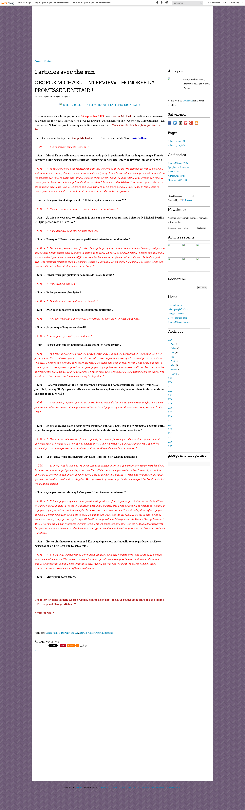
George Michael (53, 632)
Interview (65, 632)
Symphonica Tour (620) (178, 167)
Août (173, 343)
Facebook (169, 123)
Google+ (191, 123)
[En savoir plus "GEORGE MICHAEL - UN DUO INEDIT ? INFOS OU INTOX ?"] (189, 264)
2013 (170, 428)
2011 (170, 437)
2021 (170, 394)
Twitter (175, 123)
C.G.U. (136, 787)
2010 (170, 441)
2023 (170, 386)
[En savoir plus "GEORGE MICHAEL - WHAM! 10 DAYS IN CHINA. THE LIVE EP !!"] (175, 250)
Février (174, 369)
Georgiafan (188, 100)
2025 (170, 377)
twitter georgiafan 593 (178, 309)
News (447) (173, 171)
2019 (170, 403)
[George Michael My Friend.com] (175, 84)
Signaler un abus (125, 787)
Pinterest (185, 123)
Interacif (83, 632)
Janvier (174, 373)
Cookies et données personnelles (153, 787)
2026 (170, 339)
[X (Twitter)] (162, 2)
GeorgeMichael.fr (176, 313)
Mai (172, 356)
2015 (170, 420)
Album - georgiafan (176, 145)
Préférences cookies (173, 787)
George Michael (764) (178, 162)
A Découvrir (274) (176, 175)
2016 (170, 416)
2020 (170, 399)
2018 (170, 407)
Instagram (180, 123)
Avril (173, 360)
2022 (170, 390)
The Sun (74, 632)
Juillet (173, 348)
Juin (172, 352)
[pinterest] (166, 2)
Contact (47, 60)
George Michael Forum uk (180, 321)
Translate (189, 200)
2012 (170, 433)
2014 (170, 424)
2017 (170, 411)
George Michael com (177, 317)
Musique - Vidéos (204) (178, 179)
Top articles (105, 787)
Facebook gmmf (175, 304)
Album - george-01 (176, 140)
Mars (173, 365)
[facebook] (157, 2)
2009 (170, 445)
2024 (170, 382)
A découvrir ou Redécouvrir (100, 632)
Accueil (38, 60)
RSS (196, 123)
